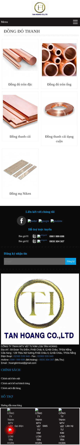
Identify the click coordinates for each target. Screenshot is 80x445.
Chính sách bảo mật (10, 378)
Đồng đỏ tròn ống (59, 84)
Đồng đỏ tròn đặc (20, 84)
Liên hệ (69, 425)
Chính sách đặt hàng (11, 388)
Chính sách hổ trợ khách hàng (15, 383)
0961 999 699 (17, 359)
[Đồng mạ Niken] (20, 169)
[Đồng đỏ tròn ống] (59, 59)
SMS (45, 425)
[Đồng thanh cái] (20, 112)
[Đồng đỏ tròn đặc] (20, 59)
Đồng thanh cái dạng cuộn (59, 139)
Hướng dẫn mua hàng (11, 405)
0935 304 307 (46, 359)
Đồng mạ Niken (20, 193)
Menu (4, 21)
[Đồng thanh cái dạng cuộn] (59, 112)
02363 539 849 (45, 356)
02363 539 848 (22, 356)
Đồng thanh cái (20, 136)
